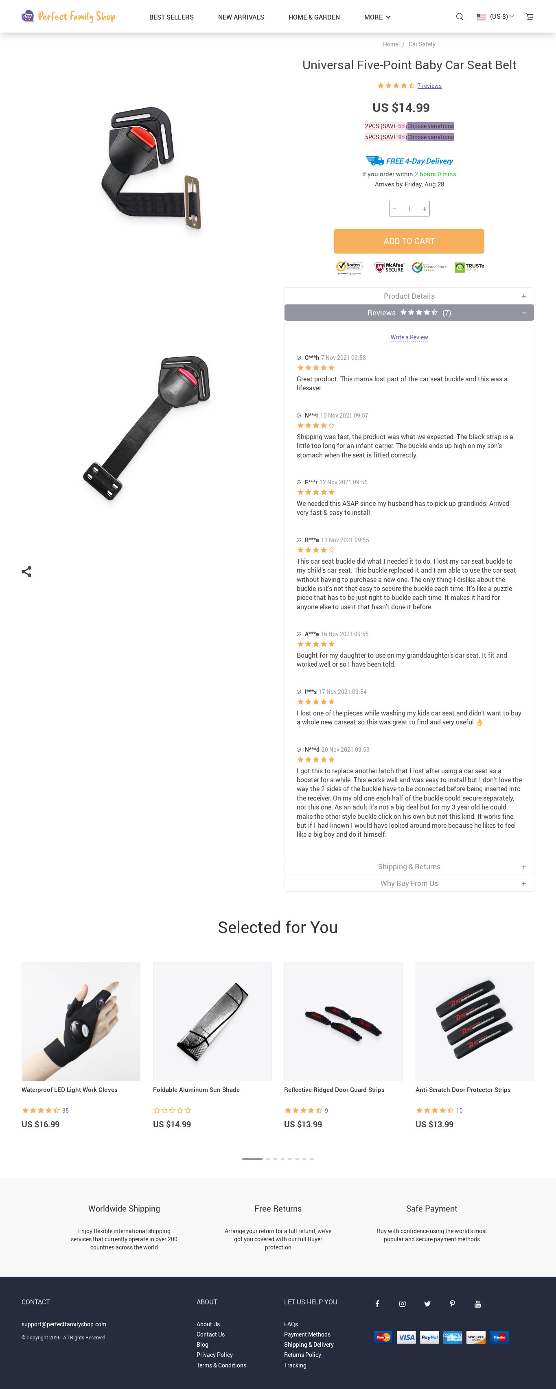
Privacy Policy (215, 1354)
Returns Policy (302, 1354)
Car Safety (422, 44)
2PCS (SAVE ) (386, 126)
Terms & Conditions (221, 1365)
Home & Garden (314, 17)
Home (390, 44)
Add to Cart (409, 241)
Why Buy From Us (409, 883)
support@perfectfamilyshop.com (64, 1324)
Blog (202, 1344)
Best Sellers (171, 17)
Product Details (409, 296)
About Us (208, 1324)
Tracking (295, 1365)
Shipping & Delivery (309, 1344)
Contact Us (211, 1334)
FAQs (291, 1324)
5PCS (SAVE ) (386, 137)
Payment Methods (307, 1334)
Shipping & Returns (409, 866)
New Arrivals (241, 17)
